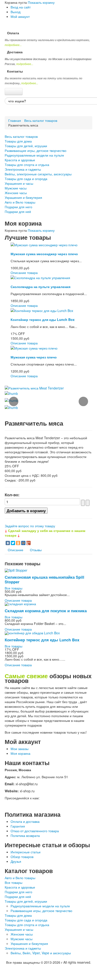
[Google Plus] (28, 543)
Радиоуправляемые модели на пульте (34, 155)
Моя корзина (20, 753)
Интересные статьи (25, 852)
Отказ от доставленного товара (35, 830)
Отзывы (36, 549)
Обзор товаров (22, 856)
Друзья (16, 861)
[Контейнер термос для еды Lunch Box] (42, 310)
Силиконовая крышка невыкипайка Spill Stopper (44, 579)
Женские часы (16, 192)
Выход (15, 11)
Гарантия (18, 826)
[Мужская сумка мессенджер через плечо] (44, 244)
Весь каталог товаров (40, 120)
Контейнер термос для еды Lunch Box (43, 319)
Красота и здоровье (20, 160)
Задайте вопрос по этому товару (30, 526)
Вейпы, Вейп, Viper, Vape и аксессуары (41, 953)
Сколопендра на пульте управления (40, 286)
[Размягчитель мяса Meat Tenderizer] (34, 387)
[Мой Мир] (23, 543)
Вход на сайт (21, 7)
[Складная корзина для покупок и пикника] (20, 603)
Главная (14, 120)
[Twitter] (13, 543)
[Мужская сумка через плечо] (34, 347)
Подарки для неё (18, 211)
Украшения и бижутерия (23, 197)
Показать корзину (41, 2)
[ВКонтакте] (8, 543)
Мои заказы (19, 748)
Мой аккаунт (20, 16)
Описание (15, 549)
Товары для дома (18, 141)
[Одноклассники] (18, 543)
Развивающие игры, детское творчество (35, 150)
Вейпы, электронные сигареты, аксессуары (38, 174)
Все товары (13, 588)
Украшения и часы (19, 183)
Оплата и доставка (25, 821)
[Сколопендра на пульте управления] (40, 277)
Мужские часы (16, 188)
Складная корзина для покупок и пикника (46, 610)
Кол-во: (12, 494)
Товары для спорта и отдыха (27, 164)
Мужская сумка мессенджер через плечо (44, 253)
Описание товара (24, 272)
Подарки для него (18, 206)
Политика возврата (25, 835)
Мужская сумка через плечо (34, 357)
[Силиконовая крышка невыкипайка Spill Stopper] (16, 570)
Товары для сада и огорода (26, 178)
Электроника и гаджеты (23, 169)
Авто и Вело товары (20, 202)
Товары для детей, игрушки (26, 145)
